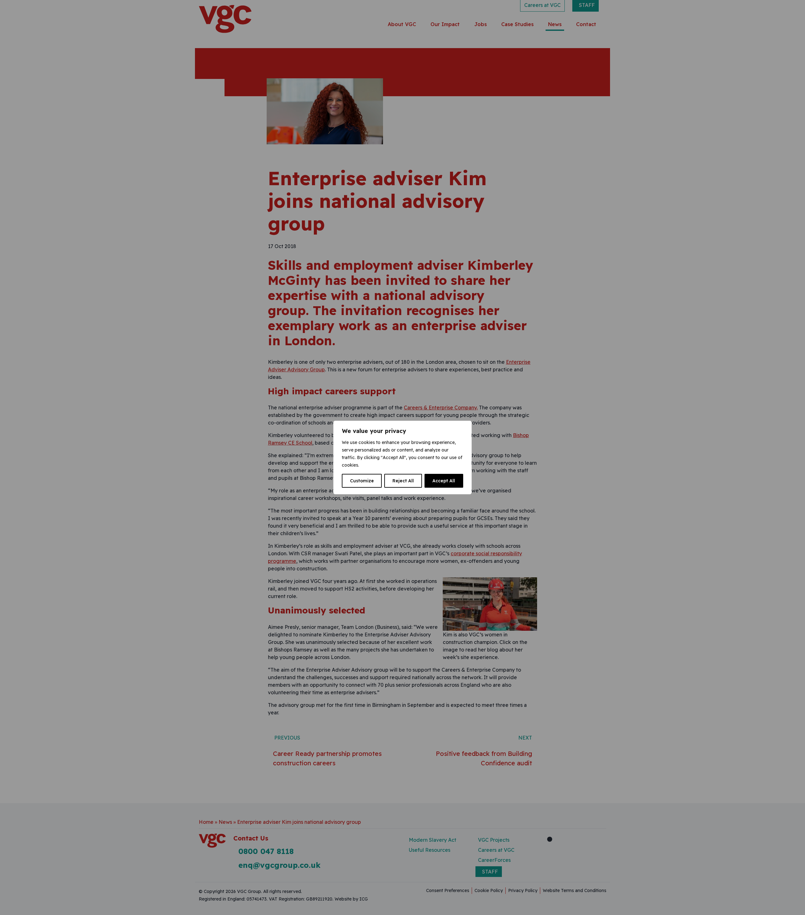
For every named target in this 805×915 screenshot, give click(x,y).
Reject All (403, 481)
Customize (362, 481)
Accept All (443, 481)
